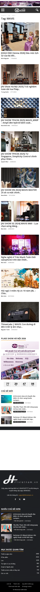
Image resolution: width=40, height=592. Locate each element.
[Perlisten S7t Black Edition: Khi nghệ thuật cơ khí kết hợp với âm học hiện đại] (6, 420)
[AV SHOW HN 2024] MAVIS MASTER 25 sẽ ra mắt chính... (19, 191)
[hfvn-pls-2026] (20, 3)
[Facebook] (16, 499)
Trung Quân (5, 92)
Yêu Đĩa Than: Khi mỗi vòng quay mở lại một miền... (25, 408)
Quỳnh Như (4, 162)
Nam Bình (4, 195)
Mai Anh (3, 229)
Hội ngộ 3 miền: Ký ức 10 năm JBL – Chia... (18, 292)
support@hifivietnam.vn (25, 495)
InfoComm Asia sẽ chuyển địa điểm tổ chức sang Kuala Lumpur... (24, 398)
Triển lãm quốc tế (18, 403)
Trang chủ (3, 15)
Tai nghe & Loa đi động (8, 564)
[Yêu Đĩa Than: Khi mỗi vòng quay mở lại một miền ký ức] (6, 410)
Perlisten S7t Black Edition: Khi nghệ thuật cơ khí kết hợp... (24, 418)
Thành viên (16, 584)
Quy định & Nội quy (27, 584)
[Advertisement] (20, 450)
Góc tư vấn (4, 573)
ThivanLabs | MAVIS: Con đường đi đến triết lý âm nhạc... (18, 325)
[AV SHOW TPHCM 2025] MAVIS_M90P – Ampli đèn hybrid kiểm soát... (19, 121)
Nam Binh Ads (5, 125)
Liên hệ (9, 584)
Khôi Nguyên (5, 58)
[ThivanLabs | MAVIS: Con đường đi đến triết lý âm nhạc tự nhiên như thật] (20, 312)
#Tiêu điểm (4, 557)
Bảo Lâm (3, 296)
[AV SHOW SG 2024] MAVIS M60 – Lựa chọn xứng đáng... (19, 224)
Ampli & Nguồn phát (7, 567)
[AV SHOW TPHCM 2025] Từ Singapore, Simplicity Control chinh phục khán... (19, 156)
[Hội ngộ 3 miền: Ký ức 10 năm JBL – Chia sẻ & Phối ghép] (20, 278)
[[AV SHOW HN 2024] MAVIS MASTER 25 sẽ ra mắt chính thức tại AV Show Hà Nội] (20, 178)
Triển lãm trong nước (19, 411)
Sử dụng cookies (26, 586)
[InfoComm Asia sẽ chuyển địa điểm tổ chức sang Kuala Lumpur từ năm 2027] (6, 399)
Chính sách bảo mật (14, 586)
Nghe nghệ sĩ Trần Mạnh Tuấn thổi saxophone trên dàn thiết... (18, 258)
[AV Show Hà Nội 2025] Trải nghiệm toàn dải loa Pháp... (18, 88)
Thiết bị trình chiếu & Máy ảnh (10, 570)
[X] (20, 499)
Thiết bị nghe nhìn (6, 554)
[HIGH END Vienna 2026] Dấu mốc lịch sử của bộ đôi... (19, 54)
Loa (2, 560)
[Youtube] (24, 499)
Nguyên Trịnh (5, 329)
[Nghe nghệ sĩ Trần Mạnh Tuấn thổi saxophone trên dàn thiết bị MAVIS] (20, 245)
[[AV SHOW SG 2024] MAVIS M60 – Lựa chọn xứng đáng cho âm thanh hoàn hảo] (20, 211)
